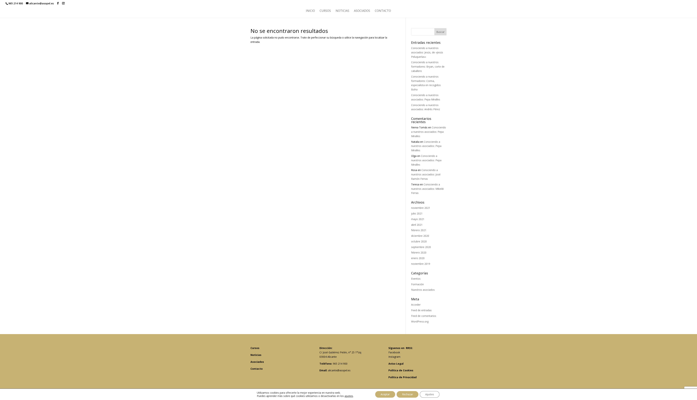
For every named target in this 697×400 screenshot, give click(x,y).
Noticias (342, 11)
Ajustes (429, 394)
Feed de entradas (421, 310)
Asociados (362, 11)
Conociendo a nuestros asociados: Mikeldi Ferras (427, 189)
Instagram (394, 356)
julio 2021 (417, 213)
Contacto (383, 11)
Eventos (416, 278)
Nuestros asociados (423, 289)
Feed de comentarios (423, 316)
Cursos (325, 11)
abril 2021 (417, 224)
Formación (417, 284)
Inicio (310, 11)
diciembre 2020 (420, 235)
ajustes (349, 396)
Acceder (416, 304)
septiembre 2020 (421, 247)
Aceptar (385, 394)
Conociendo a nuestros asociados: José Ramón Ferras (426, 174)
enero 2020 (418, 258)
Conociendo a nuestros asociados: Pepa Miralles (428, 132)
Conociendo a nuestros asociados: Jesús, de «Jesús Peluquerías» (427, 52)
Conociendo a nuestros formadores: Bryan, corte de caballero (428, 66)
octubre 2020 (419, 241)
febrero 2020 (418, 252)
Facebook (394, 352)
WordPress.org (420, 321)
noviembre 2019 (420, 263)
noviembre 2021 (420, 208)
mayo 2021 (417, 219)
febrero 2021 (418, 230)
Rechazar (407, 394)
